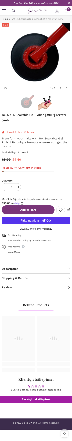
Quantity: (7, 180)
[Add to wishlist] (60, 210)
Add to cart (28, 209)
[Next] (67, 88)
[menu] (4, 11)
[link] (18, 364)
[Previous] (60, 88)
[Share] (67, 210)
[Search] (14, 11)
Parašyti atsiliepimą (36, 399)
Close (69, 3)
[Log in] (57, 11)
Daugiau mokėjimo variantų (36, 228)
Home (5, 19)
